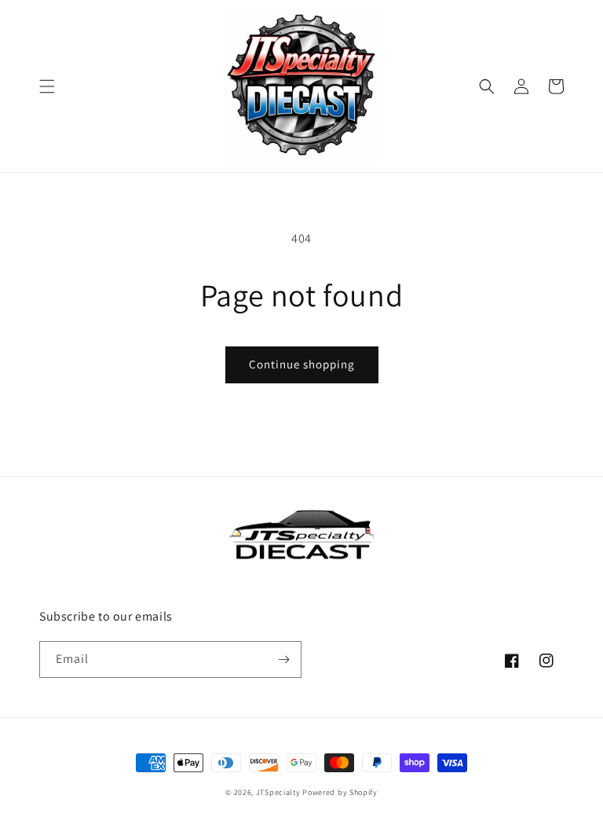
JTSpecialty (278, 792)
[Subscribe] (283, 659)
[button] (47, 86)
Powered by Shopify (340, 792)
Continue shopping (302, 364)
